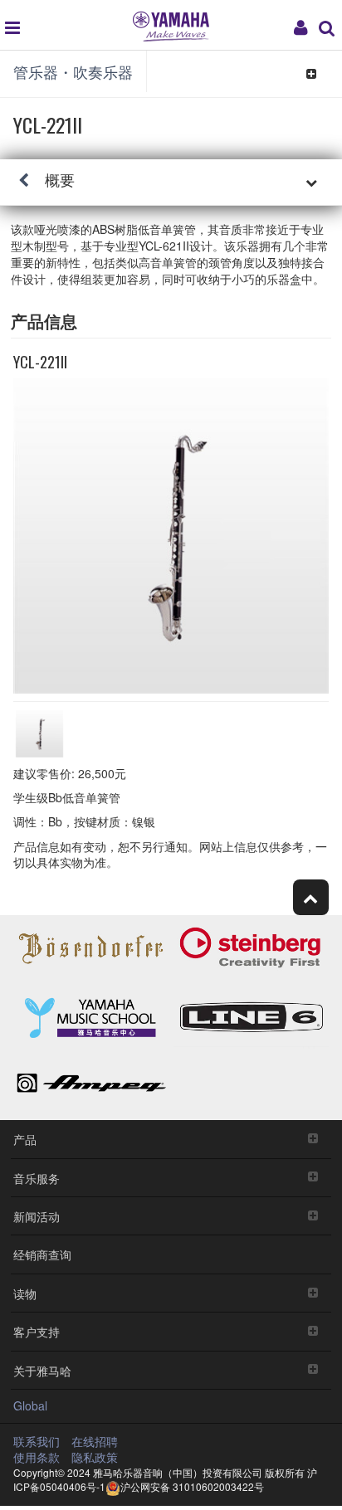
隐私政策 (94, 1457)
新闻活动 (36, 1216)
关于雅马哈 (42, 1370)
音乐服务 (36, 1177)
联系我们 (36, 1441)
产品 (25, 1138)
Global (30, 1405)
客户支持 (36, 1331)
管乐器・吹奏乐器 (73, 71)
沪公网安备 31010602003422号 (192, 1486)
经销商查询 (42, 1254)
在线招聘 (94, 1441)
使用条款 (36, 1457)
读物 (25, 1293)
